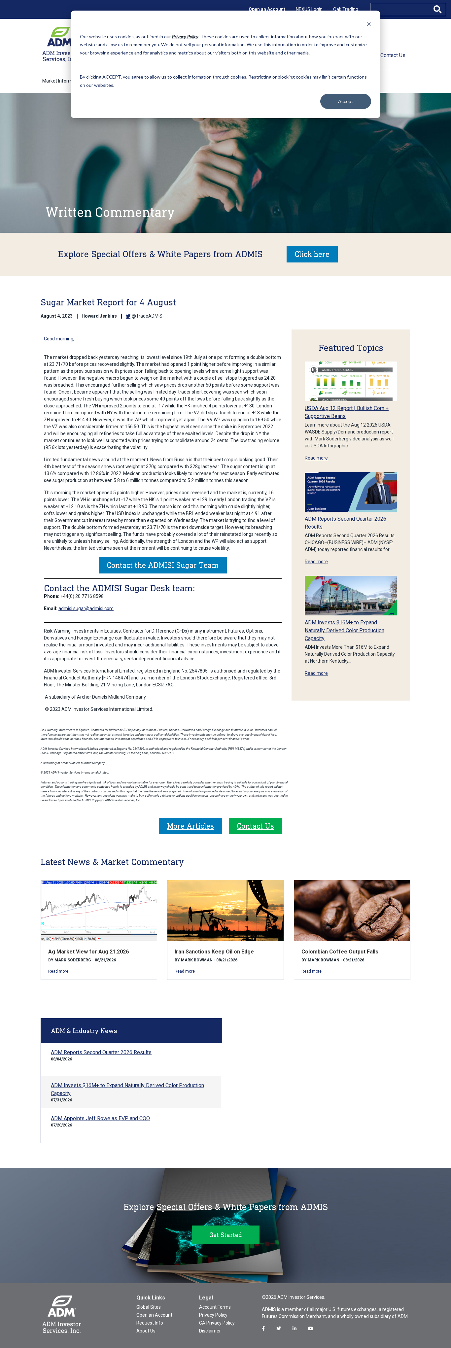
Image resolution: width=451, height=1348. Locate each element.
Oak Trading (345, 9)
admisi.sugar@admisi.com (86, 608)
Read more (316, 458)
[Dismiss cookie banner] (368, 24)
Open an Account (267, 9)
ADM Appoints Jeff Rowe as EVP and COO (100, 1118)
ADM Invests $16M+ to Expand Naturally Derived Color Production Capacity (344, 630)
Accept (345, 101)
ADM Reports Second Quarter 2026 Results (101, 1052)
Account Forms (215, 1307)
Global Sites (148, 1307)
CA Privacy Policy (217, 1323)
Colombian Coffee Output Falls (339, 952)
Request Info (149, 1323)
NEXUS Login (309, 9)
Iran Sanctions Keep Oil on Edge (214, 952)
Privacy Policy (213, 1315)
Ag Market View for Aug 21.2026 (88, 952)
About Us (146, 1330)
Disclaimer (210, 1330)
